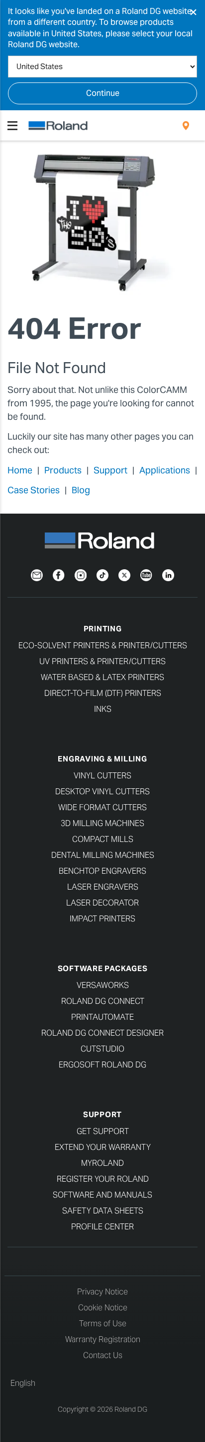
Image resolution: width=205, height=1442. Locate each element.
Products (63, 470)
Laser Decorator (102, 903)
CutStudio (102, 1049)
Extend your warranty (103, 1147)
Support (110, 470)
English (22, 1383)
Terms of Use (102, 1323)
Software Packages (103, 968)
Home (19, 470)
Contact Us (102, 1355)
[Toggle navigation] (12, 126)
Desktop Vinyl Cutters (102, 791)
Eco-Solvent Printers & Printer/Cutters (102, 645)
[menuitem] (186, 125)
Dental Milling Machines (102, 855)
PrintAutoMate (102, 1017)
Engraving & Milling (102, 758)
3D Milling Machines (102, 823)
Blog (81, 490)
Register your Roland (103, 1179)
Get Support (103, 1131)
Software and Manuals (102, 1195)
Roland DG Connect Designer (102, 1033)
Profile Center (102, 1226)
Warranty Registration (102, 1339)
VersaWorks (103, 985)
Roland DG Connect (102, 1001)
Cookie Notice (102, 1307)
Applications (164, 470)
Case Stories (33, 490)
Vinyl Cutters (102, 775)
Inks (102, 709)
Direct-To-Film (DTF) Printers (102, 693)
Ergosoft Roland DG (102, 1065)
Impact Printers (102, 918)
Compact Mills (102, 839)
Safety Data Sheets (102, 1211)
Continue (102, 93)
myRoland (102, 1163)
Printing (103, 628)
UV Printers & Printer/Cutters (102, 661)
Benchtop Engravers (102, 871)
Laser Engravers (102, 887)
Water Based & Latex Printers (102, 677)
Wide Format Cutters (102, 807)
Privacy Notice (102, 1292)
